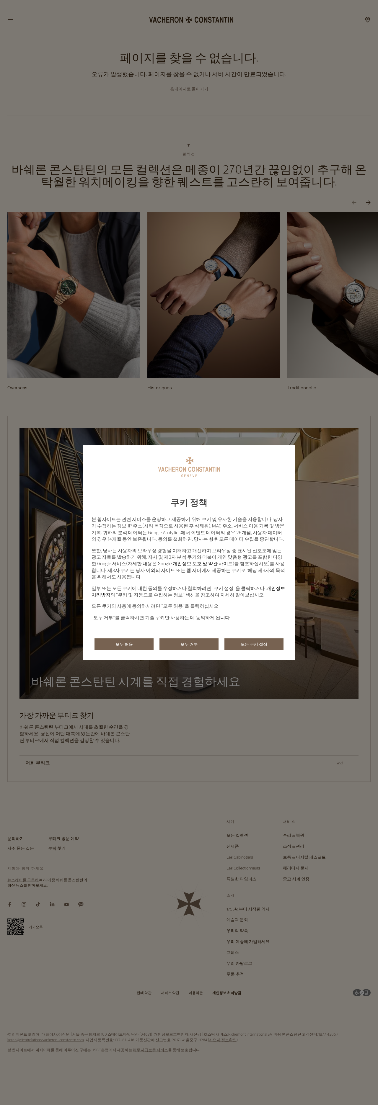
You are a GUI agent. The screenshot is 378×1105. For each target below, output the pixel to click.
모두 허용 (124, 644)
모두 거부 (189, 644)
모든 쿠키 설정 (254, 644)
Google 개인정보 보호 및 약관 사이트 (195, 563)
